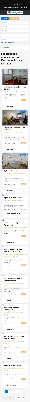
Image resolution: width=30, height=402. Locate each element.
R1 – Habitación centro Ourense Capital (13, 279)
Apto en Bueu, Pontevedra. (14, 171)
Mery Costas (10, 242)
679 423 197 (16, 5)
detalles (23, 100)
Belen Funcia (10, 329)
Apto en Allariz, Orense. (13, 198)
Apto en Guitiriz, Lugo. (12, 365)
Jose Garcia (10, 106)
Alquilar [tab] (5, 18)
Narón (6, 83)
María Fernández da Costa (14, 213)
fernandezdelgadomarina (14, 269)
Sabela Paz (10, 190)
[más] (5, 97)
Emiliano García (11, 385)
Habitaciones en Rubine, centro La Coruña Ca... (13, 250)
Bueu (6, 167)
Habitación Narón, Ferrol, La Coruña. (15, 88)
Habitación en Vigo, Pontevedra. (11, 224)
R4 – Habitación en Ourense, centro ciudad (15, 337)
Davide (9, 300)
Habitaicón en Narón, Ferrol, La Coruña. (15, 129)
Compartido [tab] (14, 18)
